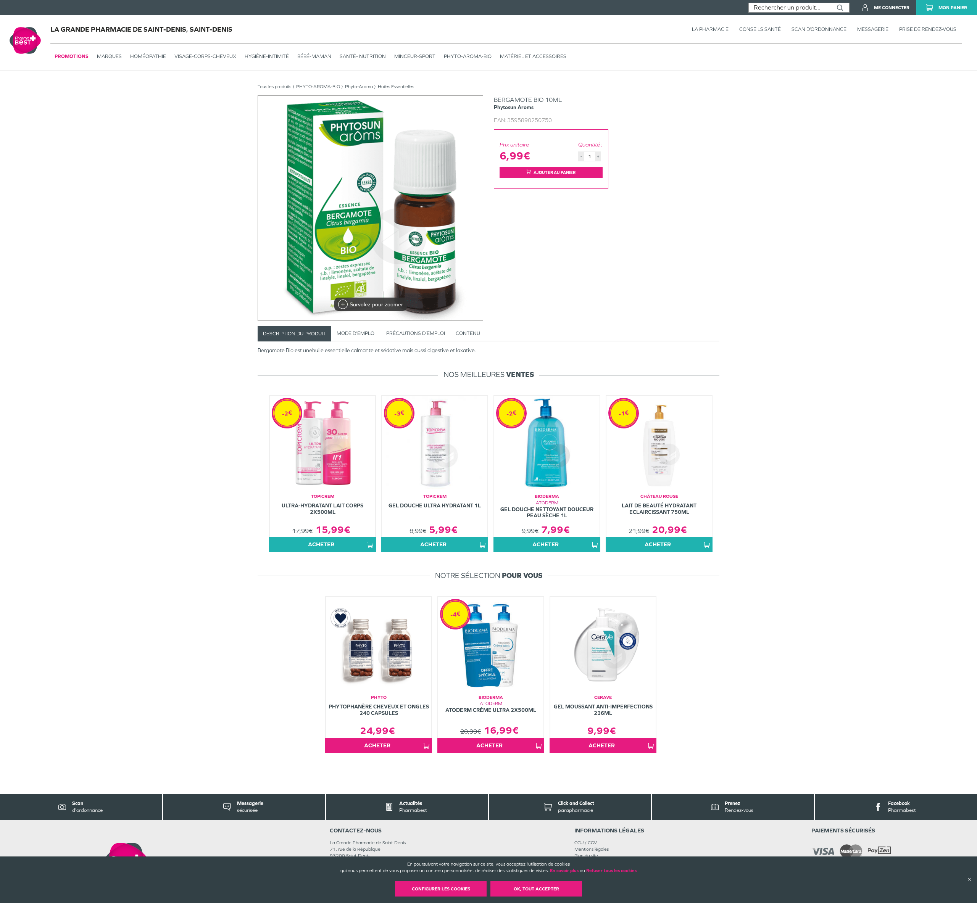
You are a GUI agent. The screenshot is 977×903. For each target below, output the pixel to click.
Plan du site (586, 855)
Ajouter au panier (555, 172)
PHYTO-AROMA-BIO (468, 56)
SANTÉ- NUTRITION (363, 56)
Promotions (72, 56)
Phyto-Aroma (359, 86)
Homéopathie (148, 56)
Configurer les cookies (441, 889)
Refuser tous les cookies (611, 870)
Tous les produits (274, 86)
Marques (109, 56)
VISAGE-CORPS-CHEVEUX (205, 56)
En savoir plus (564, 870)
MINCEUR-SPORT (414, 56)
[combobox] (790, 7)
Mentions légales (591, 849)
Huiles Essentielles (396, 86)
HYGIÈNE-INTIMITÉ (267, 56)
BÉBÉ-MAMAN (314, 56)
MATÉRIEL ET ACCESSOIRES (533, 56)
